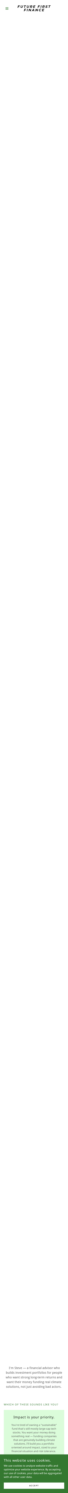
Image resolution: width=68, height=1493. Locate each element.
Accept (34, 1485)
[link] (34, 8)
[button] (8, 8)
